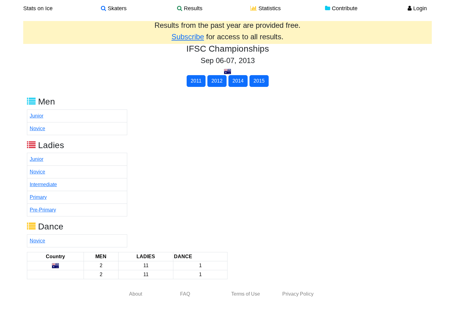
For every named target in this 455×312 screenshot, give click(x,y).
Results (192, 8)
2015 (259, 80)
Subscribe (187, 36)
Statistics (269, 8)
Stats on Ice (38, 8)
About (135, 294)
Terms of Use (245, 294)
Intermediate (43, 184)
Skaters (116, 8)
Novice (37, 128)
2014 (238, 80)
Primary (38, 197)
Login (419, 8)
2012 (217, 80)
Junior (36, 115)
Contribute (344, 8)
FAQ (185, 294)
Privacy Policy (298, 294)
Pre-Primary (43, 209)
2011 (196, 80)
